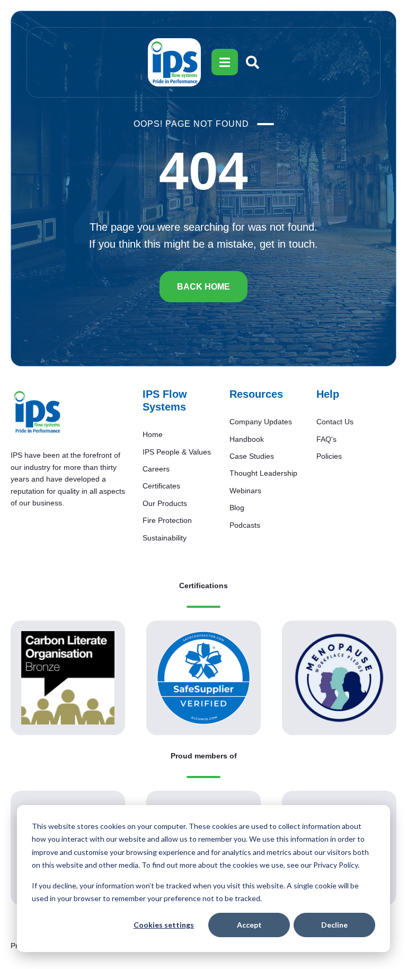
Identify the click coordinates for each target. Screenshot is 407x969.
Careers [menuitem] (156, 469)
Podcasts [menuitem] (244, 525)
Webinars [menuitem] (245, 490)
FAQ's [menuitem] (326, 439)
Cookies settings (164, 924)
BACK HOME (203, 286)
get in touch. (289, 244)
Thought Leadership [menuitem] (263, 473)
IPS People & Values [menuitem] (177, 452)
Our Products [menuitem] (165, 503)
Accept (249, 924)
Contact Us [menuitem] (334, 421)
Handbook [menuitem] (246, 439)
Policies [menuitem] (329, 456)
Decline (334, 924)
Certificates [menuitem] (161, 486)
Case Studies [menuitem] (251, 456)
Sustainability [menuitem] (165, 538)
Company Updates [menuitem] (260, 421)
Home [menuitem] (153, 434)
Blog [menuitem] (236, 507)
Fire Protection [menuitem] (167, 520)
